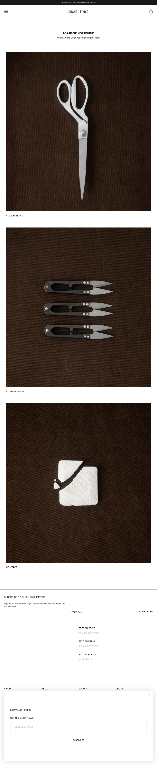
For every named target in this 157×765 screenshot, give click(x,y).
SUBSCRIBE (146, 611)
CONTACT (11, 567)
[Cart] (151, 11)
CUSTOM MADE (15, 391)
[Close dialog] (149, 695)
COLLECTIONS (14, 216)
